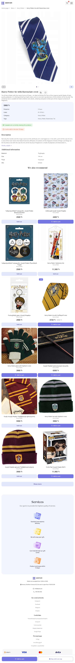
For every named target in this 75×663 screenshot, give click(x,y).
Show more (38, 484)
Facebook (37, 604)
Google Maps (37, 631)
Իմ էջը (37, 639)
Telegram (37, 607)
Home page (5, 8)
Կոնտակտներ (37, 625)
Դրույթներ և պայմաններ (37, 646)
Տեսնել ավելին (5, 145)
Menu (12, 8)
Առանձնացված (37, 642)
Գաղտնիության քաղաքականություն (37, 618)
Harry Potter (20, 8)
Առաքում (37, 621)
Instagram (37, 601)
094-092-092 (38, 592)
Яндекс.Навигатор (37, 628)
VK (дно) (37, 611)
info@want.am (38, 588)
